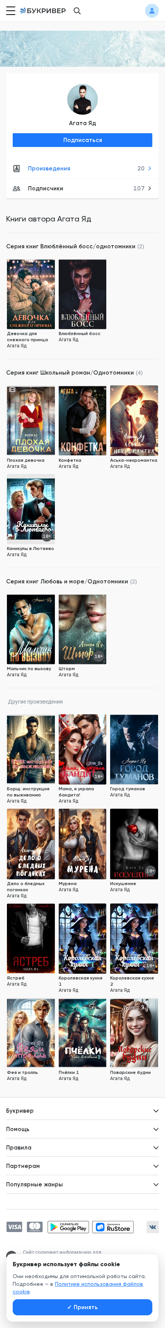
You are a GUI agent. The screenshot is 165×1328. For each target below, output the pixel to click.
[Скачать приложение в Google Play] (68, 1227)
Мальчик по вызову (29, 668)
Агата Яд (82, 123)
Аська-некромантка (133, 460)
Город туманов (127, 788)
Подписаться (82, 140)
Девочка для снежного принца (27, 336)
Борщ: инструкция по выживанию (28, 792)
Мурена (68, 883)
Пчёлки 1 (69, 1072)
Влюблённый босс (80, 333)
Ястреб (16, 978)
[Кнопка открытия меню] (10, 11)
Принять (82, 1307)
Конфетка (70, 460)
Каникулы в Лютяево (30, 548)
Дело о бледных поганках (26, 886)
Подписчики (86, 188)
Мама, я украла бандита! (76, 792)
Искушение (123, 883)
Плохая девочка (26, 460)
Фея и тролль (22, 1072)
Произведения (86, 168)
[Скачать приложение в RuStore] (113, 1227)
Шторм (67, 668)
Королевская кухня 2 (132, 981)
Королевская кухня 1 (80, 981)
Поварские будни (130, 1072)
